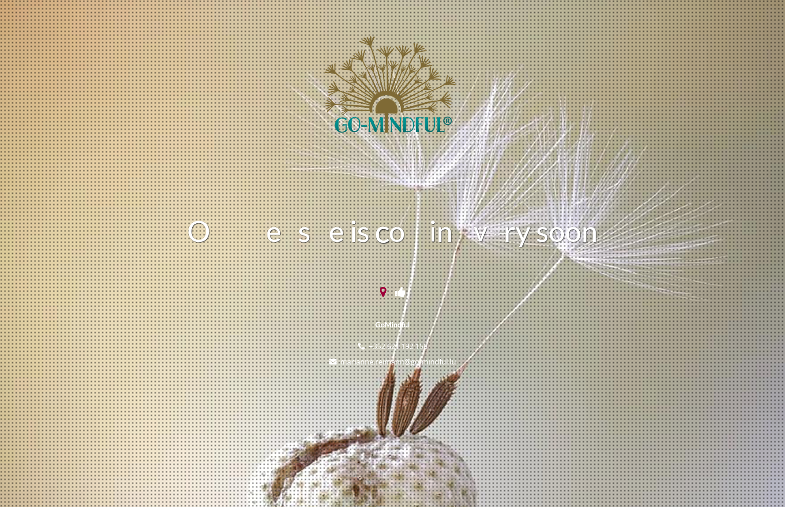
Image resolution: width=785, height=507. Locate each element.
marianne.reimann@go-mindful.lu (398, 362)
